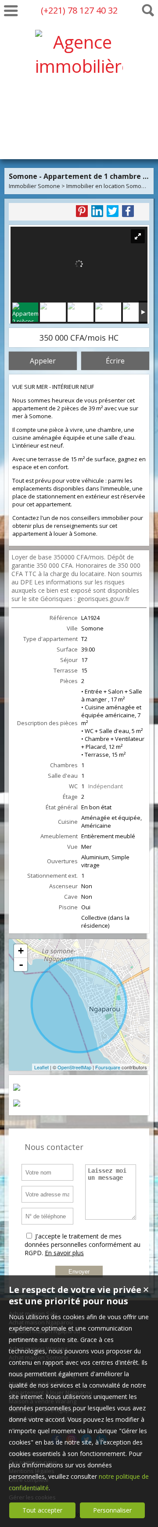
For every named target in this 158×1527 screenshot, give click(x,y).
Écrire (115, 361)
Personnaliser (112, 1510)
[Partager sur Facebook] (128, 211)
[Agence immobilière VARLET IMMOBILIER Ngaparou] (79, 138)
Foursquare (107, 1067)
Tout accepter (42, 1510)
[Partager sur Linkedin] (97, 211)
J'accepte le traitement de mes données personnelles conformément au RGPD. (82, 1244)
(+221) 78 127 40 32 (79, 10)
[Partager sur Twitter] (112, 211)
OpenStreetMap (74, 1067)
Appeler (43, 361)
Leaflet (41, 1067)
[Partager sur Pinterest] (82, 211)
